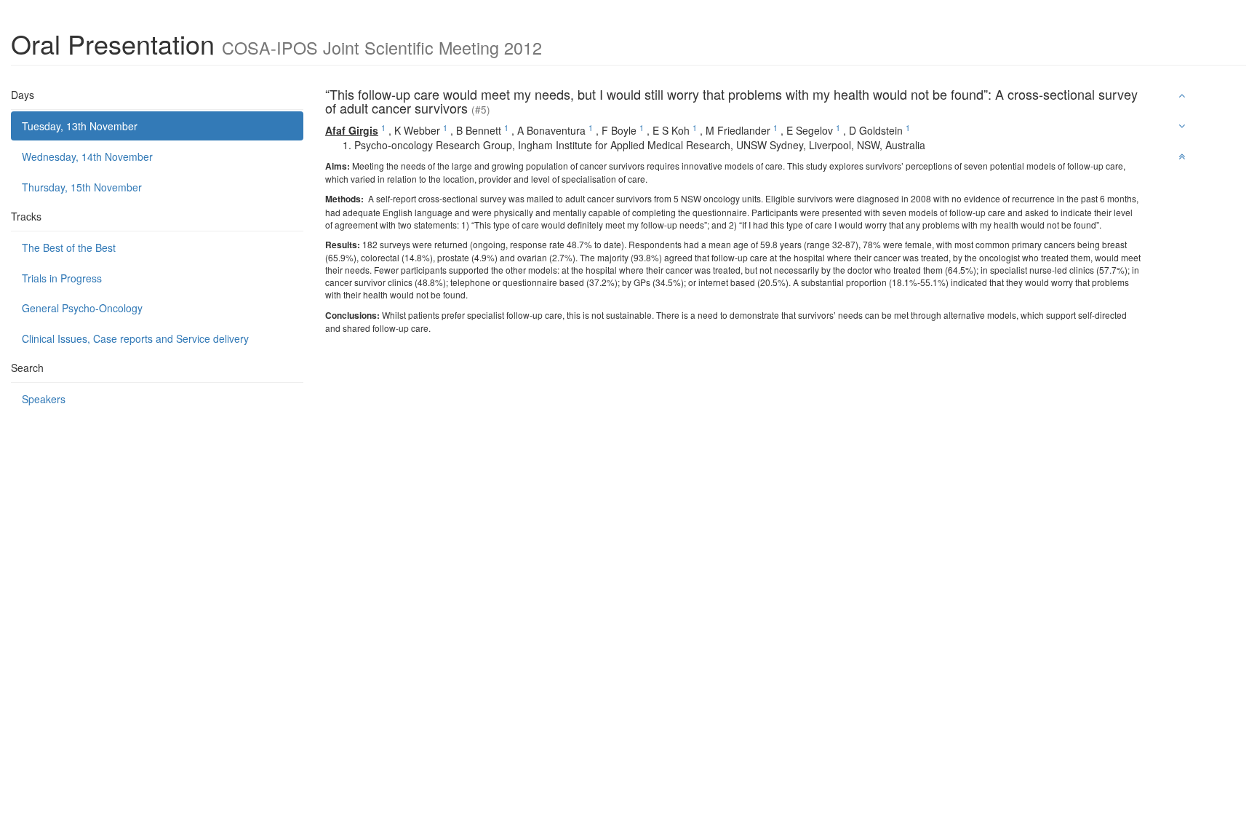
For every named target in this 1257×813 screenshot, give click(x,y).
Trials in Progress (62, 278)
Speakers (43, 399)
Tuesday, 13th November (79, 126)
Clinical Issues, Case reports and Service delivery (135, 338)
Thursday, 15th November (82, 187)
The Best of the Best (69, 247)
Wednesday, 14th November (87, 156)
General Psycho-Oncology (82, 308)
